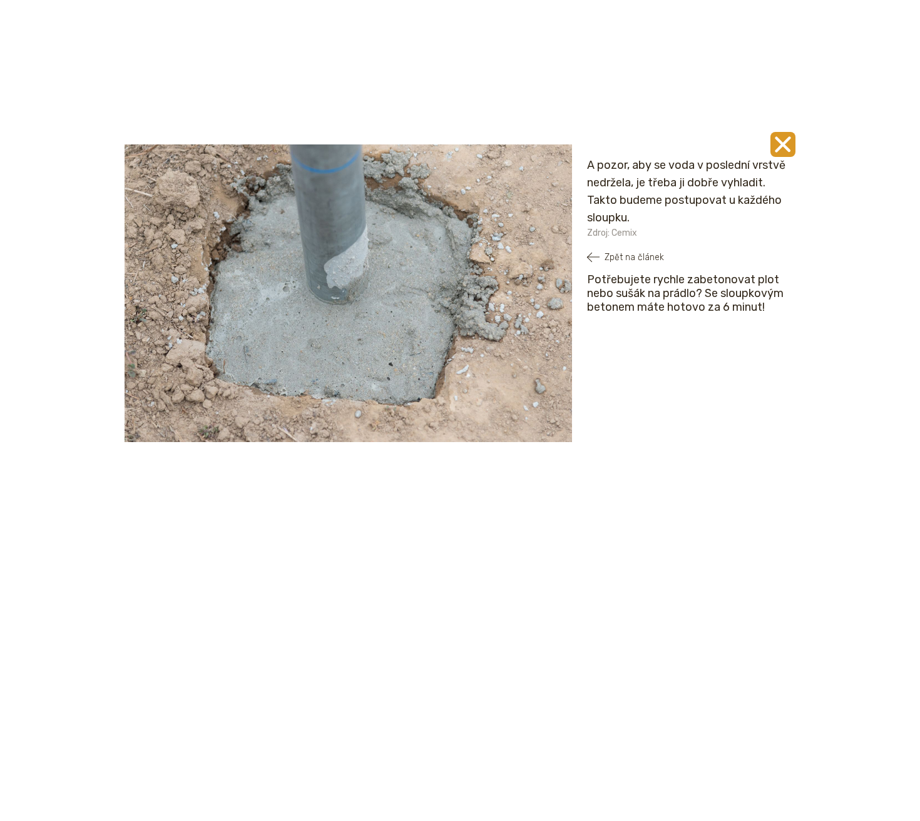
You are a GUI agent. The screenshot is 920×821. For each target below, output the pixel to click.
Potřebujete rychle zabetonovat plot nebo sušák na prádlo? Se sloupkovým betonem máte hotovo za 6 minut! (685, 293)
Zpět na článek (634, 257)
